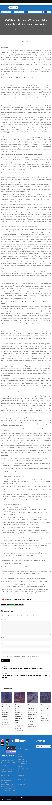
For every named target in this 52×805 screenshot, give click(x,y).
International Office (23, 768)
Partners (20, 754)
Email (2, 643)
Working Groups (22, 773)
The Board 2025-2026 (23, 750)
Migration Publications (18, 604)
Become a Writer (22, 779)
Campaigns (21, 770)
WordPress (13, 798)
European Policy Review (23, 761)
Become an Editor (22, 777)
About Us (20, 748)
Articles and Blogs (4, 604)
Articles (20, 766)
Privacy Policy (21, 784)
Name (2, 637)
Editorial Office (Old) (23, 752)
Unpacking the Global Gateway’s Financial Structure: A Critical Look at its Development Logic (8, 788)
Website (3, 650)
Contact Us (21, 782)
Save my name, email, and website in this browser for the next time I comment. (21, 656)
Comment (3, 620)
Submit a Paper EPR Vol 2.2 (24, 763)
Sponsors (20, 756)
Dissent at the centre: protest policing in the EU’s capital (36, 12)
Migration (11, 604)
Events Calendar (22, 759)
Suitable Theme (7, 799)
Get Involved (21, 775)
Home (19, 746)
